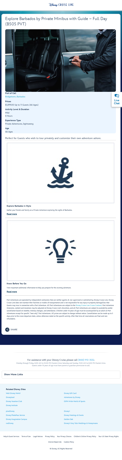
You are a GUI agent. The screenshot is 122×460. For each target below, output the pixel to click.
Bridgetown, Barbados (15, 96)
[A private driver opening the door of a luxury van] (60, 60)
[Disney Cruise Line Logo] (61, 5)
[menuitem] (117, 96)
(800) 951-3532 (86, 360)
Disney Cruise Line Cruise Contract (89, 305)
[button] (11, 330)
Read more (12, 214)
